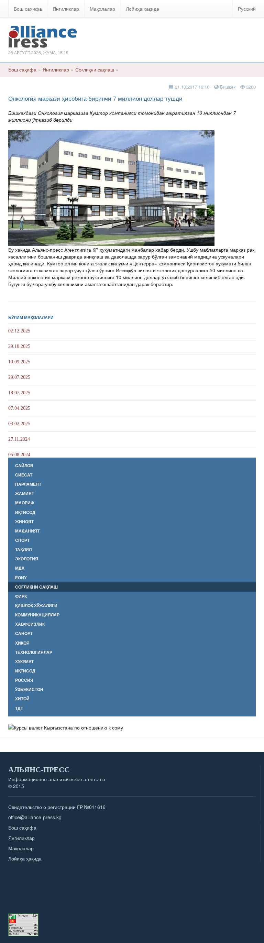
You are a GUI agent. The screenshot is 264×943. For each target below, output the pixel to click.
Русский (247, 8)
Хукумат (24, 662)
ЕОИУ (20, 578)
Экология (26, 559)
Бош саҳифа (28, 8)
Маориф (24, 503)
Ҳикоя (22, 643)
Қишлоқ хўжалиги (36, 605)
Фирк (21, 596)
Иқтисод (25, 512)
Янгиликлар (66, 8)
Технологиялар (33, 652)
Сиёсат (23, 475)
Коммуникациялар (37, 615)
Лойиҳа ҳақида (142, 8)
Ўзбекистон (29, 689)
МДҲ (19, 568)
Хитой (22, 699)
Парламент (28, 484)
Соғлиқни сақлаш (94, 69)
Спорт (22, 540)
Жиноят (24, 522)
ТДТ (19, 708)
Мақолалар (102, 8)
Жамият (24, 493)
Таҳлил (23, 549)
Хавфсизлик (30, 624)
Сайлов (24, 466)
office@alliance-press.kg (35, 817)
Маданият (27, 531)
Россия (24, 680)
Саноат (24, 633)
